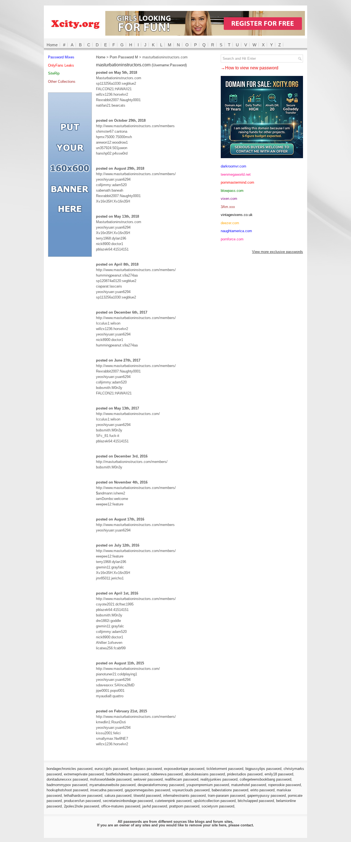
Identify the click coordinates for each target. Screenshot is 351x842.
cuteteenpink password (173, 801)
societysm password (218, 806)
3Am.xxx (228, 207)
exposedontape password (184, 769)
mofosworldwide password (110, 779)
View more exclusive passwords (277, 252)
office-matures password (120, 806)
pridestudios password (244, 774)
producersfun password (82, 801)
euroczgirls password (111, 769)
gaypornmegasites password (147, 790)
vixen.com (229, 199)
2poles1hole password (81, 806)
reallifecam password (181, 779)
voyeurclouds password (191, 790)
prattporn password (184, 806)
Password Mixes (61, 57)
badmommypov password (67, 785)
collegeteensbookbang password (265, 779)
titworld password (147, 795)
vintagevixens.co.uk (237, 215)
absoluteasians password (205, 774)
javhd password (154, 806)
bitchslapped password (256, 801)
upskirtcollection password (215, 801)
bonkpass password (146, 769)
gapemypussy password (266, 795)
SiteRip (54, 73)
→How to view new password (249, 68)
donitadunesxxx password (67, 779)
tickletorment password (224, 769)
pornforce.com (232, 239)
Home (52, 44)
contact (246, 825)
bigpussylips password (263, 769)
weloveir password (148, 779)
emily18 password (279, 774)
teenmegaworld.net (236, 174)
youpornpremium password (207, 785)
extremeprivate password (84, 774)
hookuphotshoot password (67, 790)
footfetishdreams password (127, 774)
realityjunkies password (218, 779)
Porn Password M (124, 57)
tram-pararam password (226, 795)
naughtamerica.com (236, 231)
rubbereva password (167, 774)
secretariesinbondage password (128, 801)
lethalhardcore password (83, 795)
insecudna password (106, 790)
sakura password (117, 795)
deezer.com (230, 223)
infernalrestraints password (184, 795)
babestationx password (230, 790)
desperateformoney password (161, 785)
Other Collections (61, 81)
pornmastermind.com (237, 182)
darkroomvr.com (233, 166)
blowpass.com (232, 191)
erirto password (262, 790)
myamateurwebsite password (112, 785)
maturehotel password (248, 785)
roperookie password (284, 785)
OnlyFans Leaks (61, 65)
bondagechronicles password (69, 769)
